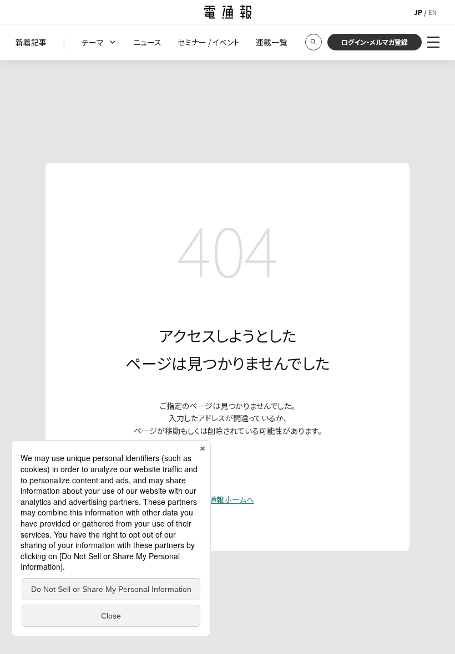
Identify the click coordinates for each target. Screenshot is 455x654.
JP (418, 12)
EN (432, 12)
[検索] (313, 42)
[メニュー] (433, 42)
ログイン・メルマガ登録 (374, 42)
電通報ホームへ (227, 499)
